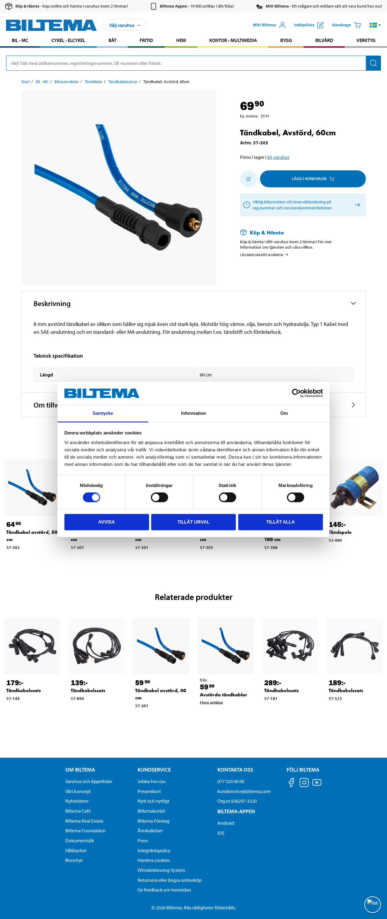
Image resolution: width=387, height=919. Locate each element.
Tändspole (340, 532)
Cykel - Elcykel (68, 40)
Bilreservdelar (66, 81)
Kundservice (154, 769)
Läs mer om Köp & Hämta (261, 255)
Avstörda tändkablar (223, 695)
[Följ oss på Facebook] (291, 783)
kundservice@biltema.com (244, 791)
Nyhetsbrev (77, 801)
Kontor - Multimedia (233, 40)
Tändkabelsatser (123, 81)
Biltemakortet (151, 811)
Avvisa (106, 521)
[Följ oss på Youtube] (317, 785)
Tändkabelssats (23, 690)
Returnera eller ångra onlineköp (170, 880)
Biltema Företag (154, 821)
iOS (220, 833)
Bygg (286, 40)
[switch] (159, 497)
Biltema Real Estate (84, 821)
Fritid (146, 40)
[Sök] (373, 63)
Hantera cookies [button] (154, 860)
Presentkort (149, 791)
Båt (112, 40)
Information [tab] (193, 413)
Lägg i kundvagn (309, 178)
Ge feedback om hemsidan (164, 890)
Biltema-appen (236, 811)
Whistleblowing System (161, 870)
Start (25, 81)
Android (225, 823)
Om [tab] (284, 413)
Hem (181, 40)
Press (143, 840)
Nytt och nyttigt (153, 801)
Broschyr (74, 860)
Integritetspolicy (154, 850)
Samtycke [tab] (103, 413)
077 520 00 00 (230, 781)
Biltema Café (78, 811)
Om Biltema (80, 769)
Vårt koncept (78, 791)
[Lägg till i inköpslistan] (248, 178)
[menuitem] (20, 41)
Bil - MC (20, 40)
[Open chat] (372, 904)
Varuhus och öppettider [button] (88, 781)
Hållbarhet (75, 850)
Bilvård (324, 40)
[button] (375, 25)
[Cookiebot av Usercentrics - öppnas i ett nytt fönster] (296, 393)
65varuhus (278, 157)
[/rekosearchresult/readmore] (356, 204)
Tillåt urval (193, 521)
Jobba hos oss (151, 781)
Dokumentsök (79, 840)
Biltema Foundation (85, 830)
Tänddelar (93, 81)
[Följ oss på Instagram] (304, 783)
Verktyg (366, 40)
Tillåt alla (280, 521)
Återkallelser (150, 830)
